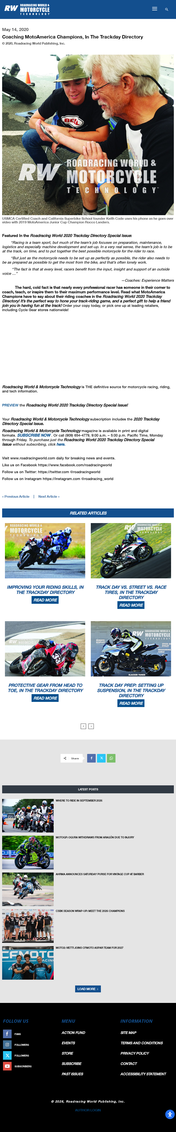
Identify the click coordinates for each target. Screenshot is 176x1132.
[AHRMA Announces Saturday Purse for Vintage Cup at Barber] (28, 889)
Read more (45, 600)
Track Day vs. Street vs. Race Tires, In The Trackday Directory (131, 592)
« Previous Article (15, 496)
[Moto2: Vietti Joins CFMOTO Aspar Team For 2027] (28, 963)
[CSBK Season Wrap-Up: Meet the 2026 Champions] (28, 926)
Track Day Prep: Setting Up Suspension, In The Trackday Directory (131, 690)
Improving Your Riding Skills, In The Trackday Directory (45, 589)
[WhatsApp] (111, 758)
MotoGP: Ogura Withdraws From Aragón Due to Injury (95, 837)
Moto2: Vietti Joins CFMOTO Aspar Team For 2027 (89, 947)
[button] (154, 9)
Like (53, 1034)
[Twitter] (101, 758)
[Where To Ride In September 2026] (28, 815)
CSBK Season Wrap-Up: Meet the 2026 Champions (90, 911)
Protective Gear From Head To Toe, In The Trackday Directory (45, 688)
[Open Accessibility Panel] (170, 1114)
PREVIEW (10, 405)
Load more (86, 989)
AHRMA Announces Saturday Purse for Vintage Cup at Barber (100, 874)
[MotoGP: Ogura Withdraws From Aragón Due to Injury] (28, 852)
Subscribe (49, 1066)
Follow (51, 1044)
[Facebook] (91, 758)
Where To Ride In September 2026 (79, 800)
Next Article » (48, 496)
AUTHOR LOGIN (88, 1110)
